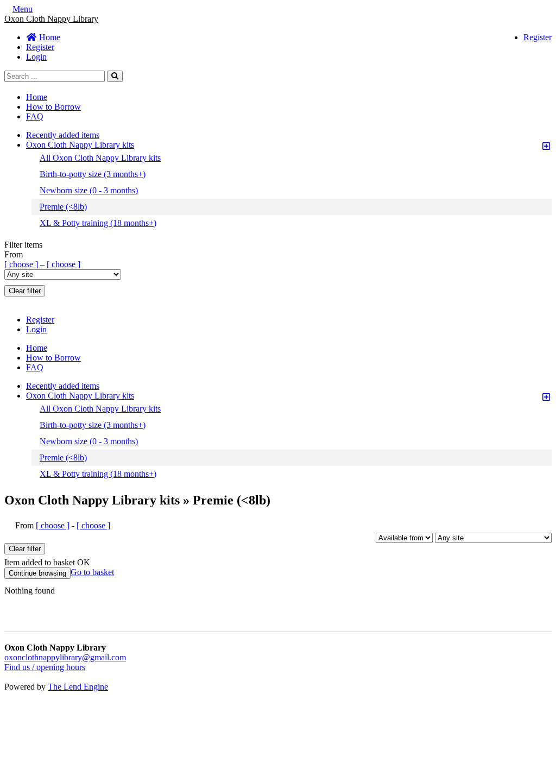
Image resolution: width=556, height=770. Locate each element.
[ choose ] (22, 264)
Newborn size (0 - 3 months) (89, 190)
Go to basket (92, 572)
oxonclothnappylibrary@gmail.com (65, 657)
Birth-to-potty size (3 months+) (93, 174)
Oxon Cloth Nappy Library (51, 18)
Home (48, 37)
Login (36, 56)
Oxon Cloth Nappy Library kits (80, 144)
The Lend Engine (78, 686)
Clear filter (25, 291)
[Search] (115, 76)
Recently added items (62, 135)
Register (537, 37)
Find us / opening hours (44, 667)
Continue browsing (37, 573)
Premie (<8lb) (63, 206)
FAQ (34, 116)
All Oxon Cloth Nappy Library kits (100, 157)
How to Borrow (53, 106)
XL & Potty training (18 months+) (98, 223)
